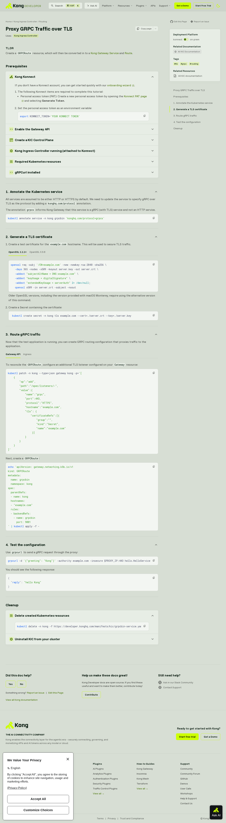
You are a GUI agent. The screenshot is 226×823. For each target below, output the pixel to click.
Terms (100, 818)
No (21, 684)
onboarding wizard (119, 85)
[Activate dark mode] (218, 6)
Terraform (142, 783)
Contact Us (186, 803)
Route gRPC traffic (186, 115)
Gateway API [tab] (13, 354)
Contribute (91, 694)
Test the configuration (188, 122)
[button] (144, 116)
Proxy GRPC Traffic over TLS (189, 90)
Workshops (186, 793)
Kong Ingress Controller (25, 21)
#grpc (184, 63)
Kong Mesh (143, 778)
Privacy (112, 818)
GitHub (184, 778)
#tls (176, 63)
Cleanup (12, 605)
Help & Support (188, 798)
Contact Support (172, 687)
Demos (184, 783)
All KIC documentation (190, 75)
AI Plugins (98, 768)
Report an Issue (35, 692)
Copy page (146, 28)
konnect (177, 39)
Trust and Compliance (132, 818)
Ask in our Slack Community (178, 682)
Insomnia (142, 773)
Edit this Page (55, 692)
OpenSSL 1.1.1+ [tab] (17, 252)
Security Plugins (102, 783)
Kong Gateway (145, 768)
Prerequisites (16, 66)
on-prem (194, 39)
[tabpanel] (83, 276)
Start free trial (187, 736)
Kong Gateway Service (105, 53)
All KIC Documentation (189, 51)
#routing (194, 63)
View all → (98, 793)
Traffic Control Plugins (105, 788)
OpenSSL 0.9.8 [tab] (37, 252)
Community (186, 768)
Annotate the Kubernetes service (194, 102)
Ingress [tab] (27, 354)
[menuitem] (108, 5)
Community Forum (190, 773)
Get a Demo (183, 5)
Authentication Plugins (105, 778)
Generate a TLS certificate (191, 109)
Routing (43, 21)
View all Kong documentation (22, 699)
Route (128, 53)
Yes (11, 684)
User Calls (185, 788)
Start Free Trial (203, 5)
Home (9, 21)
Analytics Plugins (102, 773)
